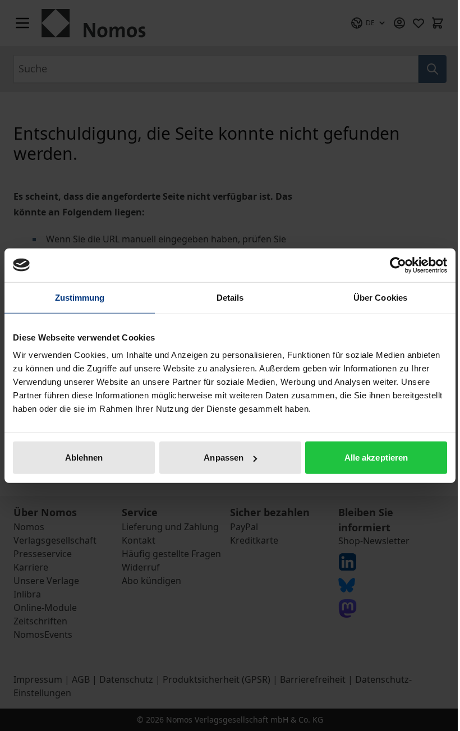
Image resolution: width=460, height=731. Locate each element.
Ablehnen (84, 457)
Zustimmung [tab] (80, 297)
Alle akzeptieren (376, 457)
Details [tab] (230, 297)
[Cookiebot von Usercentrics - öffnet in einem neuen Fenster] (398, 264)
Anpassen (223, 457)
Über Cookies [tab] (380, 297)
